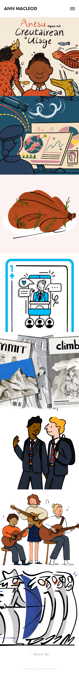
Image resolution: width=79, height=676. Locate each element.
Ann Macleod (20, 8)
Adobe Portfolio (47, 669)
